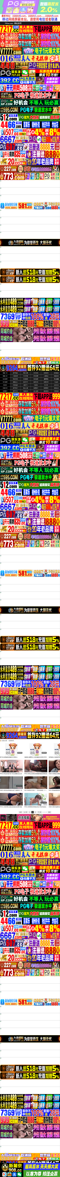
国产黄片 (15, 388)
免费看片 (5, 391)
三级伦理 (15, 376)
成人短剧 (36, 391)
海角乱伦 (56, 388)
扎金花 (56, 382)
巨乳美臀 (36, 376)
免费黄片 (36, 388)
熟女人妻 (25, 388)
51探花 (36, 385)
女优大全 (56, 385)
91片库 (46, 385)
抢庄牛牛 (25, 382)
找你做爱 (36, 379)
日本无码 (36, 373)
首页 (21, 812)
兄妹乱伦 (25, 391)
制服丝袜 (56, 376)
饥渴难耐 (25, 379)
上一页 (25, 812)
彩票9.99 (46, 382)
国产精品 (15, 373)
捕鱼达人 (15, 382)
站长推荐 (5, 379)
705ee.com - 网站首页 (13, 23)
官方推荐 (5, 382)
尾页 (49, 812)
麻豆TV (26, 385)
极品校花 (46, 391)
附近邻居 (15, 379)
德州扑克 (36, 382)
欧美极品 (56, 373)
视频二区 (5, 376)
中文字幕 (25, 376)
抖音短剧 (15, 385)
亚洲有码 (46, 373)
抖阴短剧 (56, 391)
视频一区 (5, 373)
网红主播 (25, 373)
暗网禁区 (46, 388)
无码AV (5, 385)
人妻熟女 (46, 376)
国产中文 (15, 391)
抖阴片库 (5, 388)
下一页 (39, 812)
